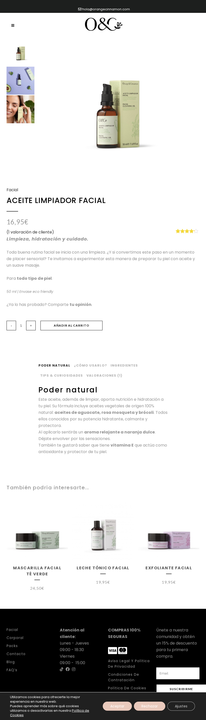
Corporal (15, 637)
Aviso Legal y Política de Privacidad (129, 663)
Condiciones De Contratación (123, 677)
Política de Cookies (127, 688)
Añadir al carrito (71, 325)
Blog (11, 661)
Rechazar (149, 706)
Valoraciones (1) (104, 375)
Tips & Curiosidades (61, 375)
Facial (12, 190)
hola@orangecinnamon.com (105, 9)
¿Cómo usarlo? (90, 365)
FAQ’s (12, 669)
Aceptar (117, 706)
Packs (12, 645)
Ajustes (181, 706)
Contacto (16, 653)
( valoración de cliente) (30, 232)
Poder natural (54, 365)
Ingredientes (124, 365)
